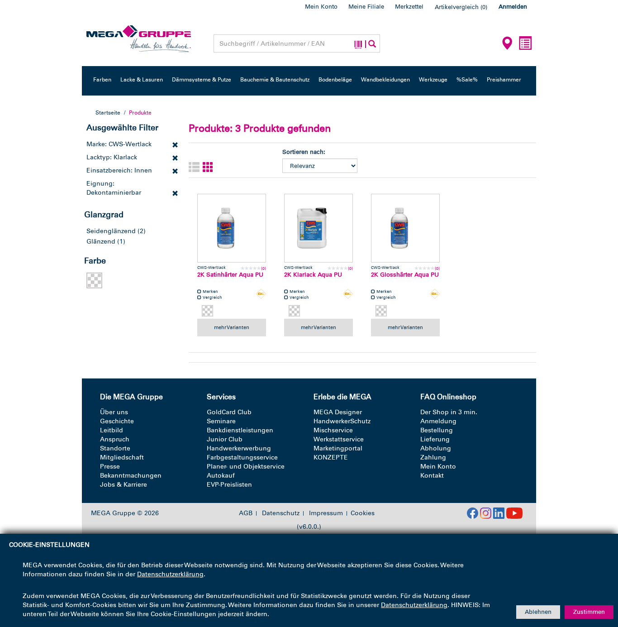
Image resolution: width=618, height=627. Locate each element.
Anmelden (513, 6)
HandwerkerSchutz (342, 421)
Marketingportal (338, 448)
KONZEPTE (331, 457)
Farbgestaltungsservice (242, 457)
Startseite (107, 113)
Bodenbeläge (335, 80)
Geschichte (117, 421)
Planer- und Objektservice (246, 466)
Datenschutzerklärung (170, 574)
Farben (102, 80)
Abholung (435, 448)
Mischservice (333, 430)
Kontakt (432, 475)
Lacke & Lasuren (141, 80)
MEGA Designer (338, 412)
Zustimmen (589, 611)
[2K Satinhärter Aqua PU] (231, 228)
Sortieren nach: (303, 151)
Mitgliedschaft (122, 457)
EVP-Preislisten (229, 484)
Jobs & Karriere (123, 484)
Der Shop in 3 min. (448, 412)
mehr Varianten (231, 327)
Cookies (363, 513)
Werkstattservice (339, 439)
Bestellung (436, 430)
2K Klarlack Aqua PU (313, 274)
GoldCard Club (229, 412)
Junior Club (224, 439)
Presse (110, 466)
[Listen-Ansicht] (194, 167)
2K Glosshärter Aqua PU (405, 274)
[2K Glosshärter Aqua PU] (405, 228)
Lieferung (435, 439)
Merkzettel (409, 6)
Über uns (114, 412)
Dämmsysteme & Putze (201, 80)
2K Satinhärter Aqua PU (230, 274)
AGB (245, 513)
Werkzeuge (433, 80)
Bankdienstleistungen (240, 430)
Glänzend (100, 241)
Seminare (221, 421)
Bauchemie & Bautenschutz (274, 80)
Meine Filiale (366, 6)
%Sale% (467, 80)
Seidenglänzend (111, 231)
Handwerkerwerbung (239, 448)
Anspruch (114, 439)
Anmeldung (438, 421)
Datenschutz (280, 513)
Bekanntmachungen (131, 475)
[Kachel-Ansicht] (208, 167)
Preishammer (504, 80)
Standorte (115, 448)
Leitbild (111, 430)
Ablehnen (538, 611)
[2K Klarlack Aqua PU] (318, 228)
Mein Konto (321, 6)
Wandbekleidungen (385, 80)
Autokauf (221, 475)
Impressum (326, 513)
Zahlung (433, 457)
